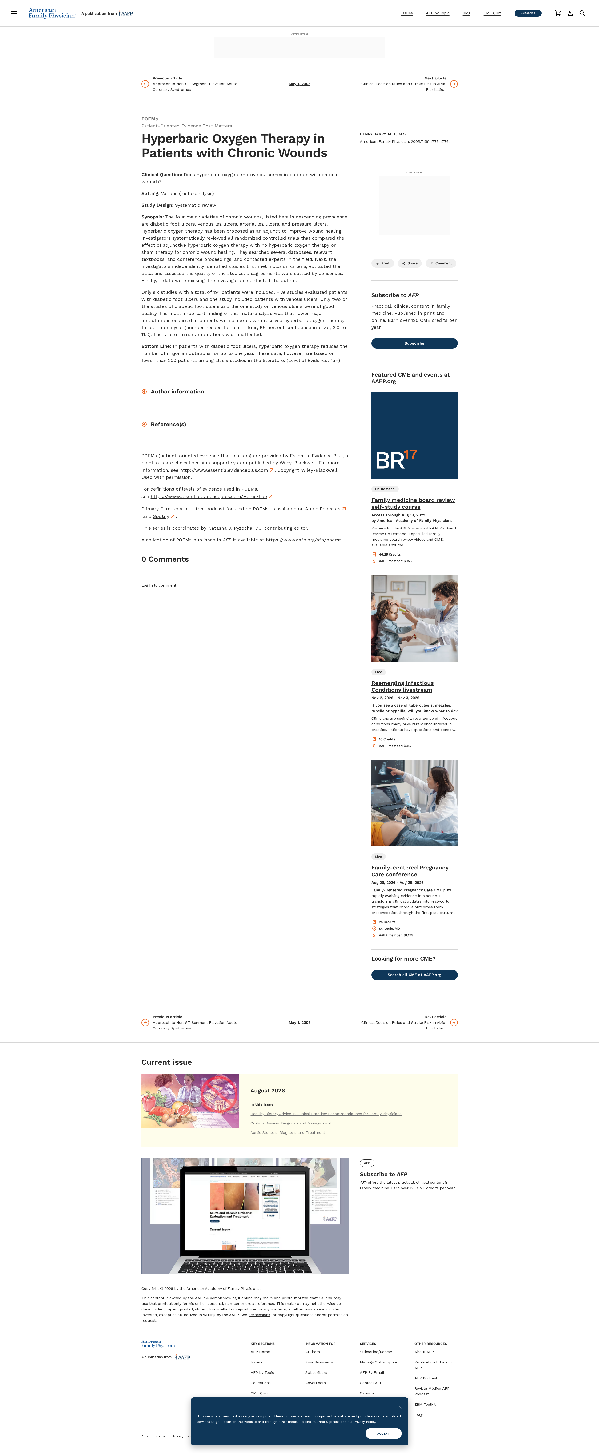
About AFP (424, 1352)
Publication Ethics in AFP (433, 1365)
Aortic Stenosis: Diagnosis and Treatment (287, 1132)
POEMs (149, 119)
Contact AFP (371, 1383)
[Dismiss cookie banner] (400, 1407)
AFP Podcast (425, 1378)
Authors (312, 1352)
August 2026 (267, 1090)
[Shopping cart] (558, 13)
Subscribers (316, 1372)
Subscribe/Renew (376, 1352)
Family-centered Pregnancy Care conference (410, 871)
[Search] (582, 13)
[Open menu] (14, 13)
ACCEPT (383, 1433)
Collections (261, 1383)
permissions (259, 1315)
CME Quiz (492, 13)
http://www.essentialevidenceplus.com (224, 470)
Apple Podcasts (322, 509)
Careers (367, 1393)
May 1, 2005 (299, 84)
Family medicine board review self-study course (413, 503)
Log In (147, 585)
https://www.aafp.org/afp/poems (304, 540)
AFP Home (260, 1352)
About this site (153, 1436)
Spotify (161, 516)
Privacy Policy (364, 1422)
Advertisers (315, 1383)
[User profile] (570, 13)
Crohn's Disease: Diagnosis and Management (290, 1123)
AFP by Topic (438, 13)
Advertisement (299, 33)
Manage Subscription (379, 1362)
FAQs (419, 1415)
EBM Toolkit (425, 1404)
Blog (466, 13)
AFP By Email (372, 1372)
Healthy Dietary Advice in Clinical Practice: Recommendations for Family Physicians (326, 1114)
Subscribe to (383, 1174)
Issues (407, 13)
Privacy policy (183, 1436)
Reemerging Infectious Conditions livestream (402, 686)
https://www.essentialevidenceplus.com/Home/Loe (209, 496)
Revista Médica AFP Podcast (432, 1391)
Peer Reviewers (319, 1362)
